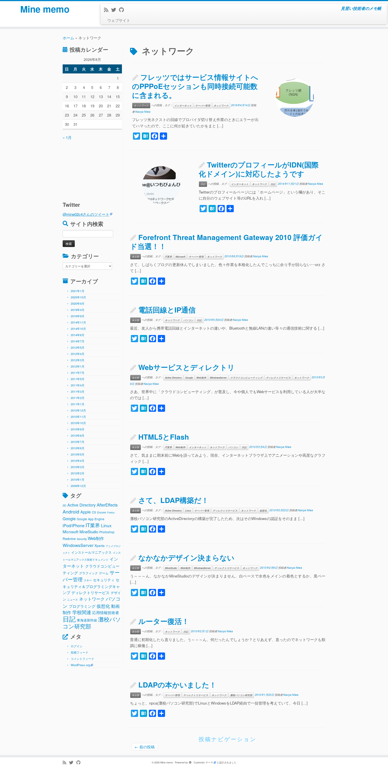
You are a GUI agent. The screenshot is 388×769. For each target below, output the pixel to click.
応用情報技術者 (105, 612)
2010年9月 (77, 429)
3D (64, 505)
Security (82, 539)
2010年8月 (77, 435)
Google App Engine (90, 519)
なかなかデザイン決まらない (186, 557)
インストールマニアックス (91, 552)
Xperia (100, 545)
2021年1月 (77, 291)
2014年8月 (77, 335)
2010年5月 (77, 454)
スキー (88, 580)
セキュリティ (104, 579)
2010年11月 (78, 416)
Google (69, 518)
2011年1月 (77, 404)
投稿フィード (79, 652)
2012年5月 (77, 347)
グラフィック (88, 573)
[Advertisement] (91, 169)
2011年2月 (77, 398)
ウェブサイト (118, 20)
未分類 (135, 256)
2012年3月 (77, 360)
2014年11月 (78, 322)
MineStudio (88, 531)
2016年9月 (77, 316)
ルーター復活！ (163, 621)
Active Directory (81, 505)
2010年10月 (78, 423)
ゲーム (103, 573)
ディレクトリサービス (90, 592)
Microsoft (70, 531)
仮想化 (103, 606)
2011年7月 (77, 372)
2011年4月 (77, 385)
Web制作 (96, 538)
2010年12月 (78, 410)
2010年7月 (77, 442)
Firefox (111, 512)
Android (71, 511)
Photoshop (107, 532)
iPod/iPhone (73, 525)
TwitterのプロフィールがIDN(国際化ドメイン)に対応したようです (259, 169)
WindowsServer (78, 545)
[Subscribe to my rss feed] (107, 9)
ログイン (76, 646)
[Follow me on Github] (123, 9)
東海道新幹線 (87, 619)
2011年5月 (77, 379)
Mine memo (44, 9)
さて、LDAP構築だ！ (173, 500)
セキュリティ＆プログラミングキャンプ (91, 586)
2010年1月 (77, 479)
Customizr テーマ (203, 762)
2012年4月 (77, 354)
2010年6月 (77, 448)
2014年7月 (77, 341)
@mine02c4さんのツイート (86, 214)
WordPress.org (80, 665)
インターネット (183, 105)
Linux (106, 525)
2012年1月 (77, 366)
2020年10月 (78, 297)
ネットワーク (92, 599)
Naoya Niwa (142, 111)
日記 (69, 618)
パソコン (188, 320)
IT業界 (93, 525)
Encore (101, 512)
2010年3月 (77, 467)
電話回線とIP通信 (167, 309)
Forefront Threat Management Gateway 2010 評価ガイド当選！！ (226, 241)
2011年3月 (77, 391)
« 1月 (67, 137)
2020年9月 (77, 303)
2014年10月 (78, 328)
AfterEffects (107, 505)
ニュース (72, 599)
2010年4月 (77, 460)
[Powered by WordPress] (190, 761)
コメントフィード (82, 659)
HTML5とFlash (163, 437)
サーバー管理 (202, 105)
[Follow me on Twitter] (115, 9)
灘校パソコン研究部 (241, 695)
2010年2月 (77, 473)
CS (94, 512)
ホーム (68, 37)
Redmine (69, 538)
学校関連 (81, 612)
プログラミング (82, 606)
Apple (85, 512)
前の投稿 (144, 746)
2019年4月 (77, 310)
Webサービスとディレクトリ (186, 367)
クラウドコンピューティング (246, 377)
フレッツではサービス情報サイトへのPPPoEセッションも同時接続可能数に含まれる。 (195, 86)
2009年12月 (78, 486)
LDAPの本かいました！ (177, 684)
